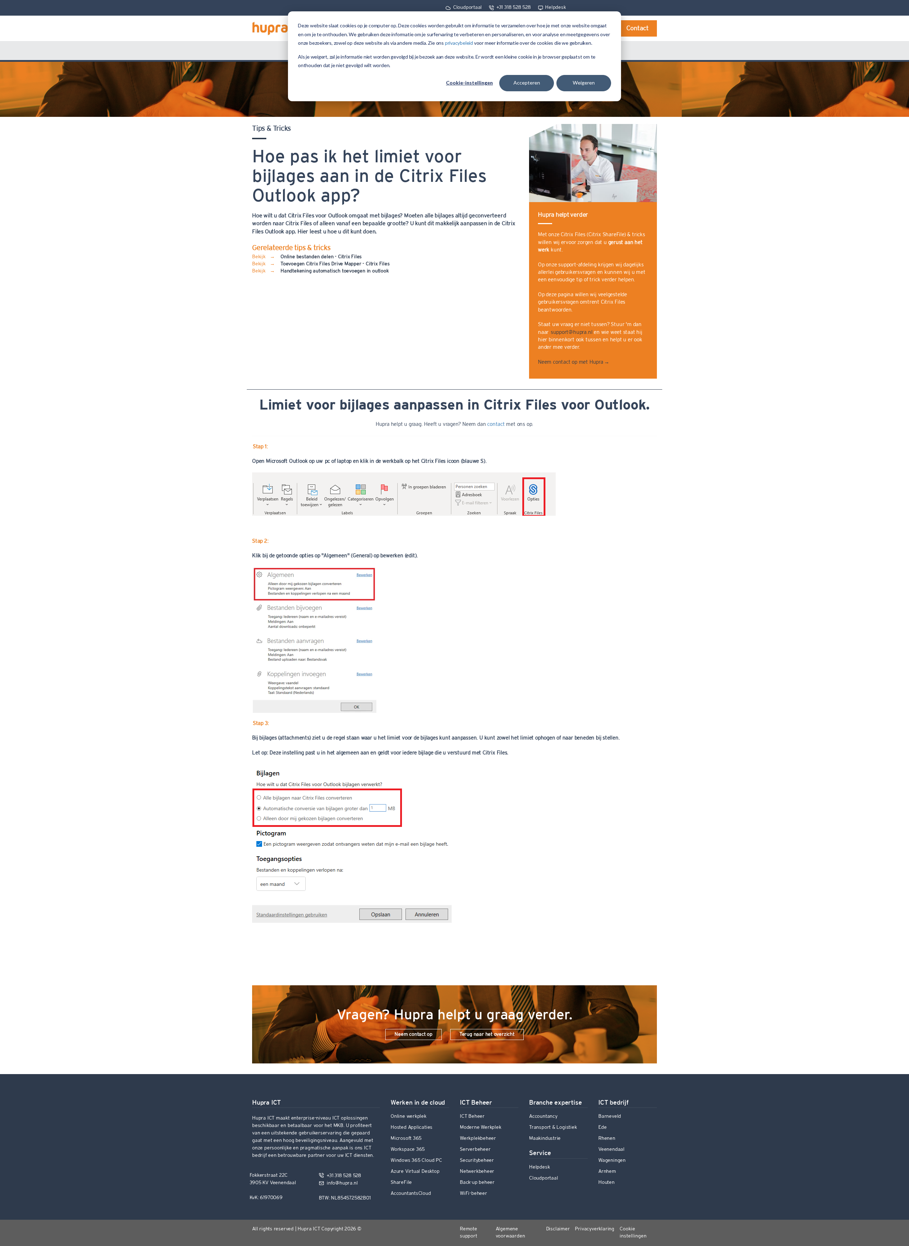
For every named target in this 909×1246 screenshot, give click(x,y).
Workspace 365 (408, 1149)
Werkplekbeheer (478, 1138)
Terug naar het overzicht (487, 1034)
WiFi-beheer (473, 1193)
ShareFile (401, 1182)
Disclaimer (558, 1229)
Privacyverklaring (594, 1229)
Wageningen (612, 1160)
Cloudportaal (467, 7)
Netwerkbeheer (477, 1171)
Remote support (468, 1233)
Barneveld (609, 1116)
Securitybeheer (477, 1160)
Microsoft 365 (406, 1138)
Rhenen (606, 1138)
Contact (637, 28)
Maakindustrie (545, 1138)
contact (496, 424)
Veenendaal (611, 1149)
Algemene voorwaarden (510, 1233)
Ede (602, 1127)
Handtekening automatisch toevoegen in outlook (335, 271)
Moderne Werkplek (480, 1127)
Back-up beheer (477, 1182)
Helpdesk (555, 7)
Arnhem (607, 1171)
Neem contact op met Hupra (573, 362)
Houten (606, 1182)
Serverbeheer (475, 1149)
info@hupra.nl (341, 1183)
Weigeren (584, 83)
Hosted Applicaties (411, 1127)
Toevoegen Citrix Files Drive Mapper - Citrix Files (335, 264)
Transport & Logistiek (553, 1127)
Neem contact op (413, 1034)
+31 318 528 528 (512, 7)
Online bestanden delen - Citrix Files (321, 257)
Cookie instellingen (633, 1233)
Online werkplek (408, 1116)
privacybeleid (459, 43)
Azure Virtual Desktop (415, 1171)
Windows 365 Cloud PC (416, 1160)
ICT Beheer (472, 1116)
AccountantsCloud (411, 1193)
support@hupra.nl (571, 332)
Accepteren (526, 83)
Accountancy (543, 1116)
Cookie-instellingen (469, 83)
